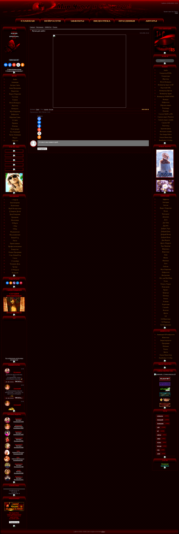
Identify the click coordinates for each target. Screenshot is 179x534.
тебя (158, 453)
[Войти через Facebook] (10, 65)
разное (46, 109)
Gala (37, 109)
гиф (158, 427)
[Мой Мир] (17, 282)
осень (159, 442)
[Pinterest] (20, 282)
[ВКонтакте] (7, 282)
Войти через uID (14, 60)
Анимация (160, 423)
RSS (176, 13)
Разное (55, 27)
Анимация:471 (18, 479)
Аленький (160, 419)
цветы (159, 435)
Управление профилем (14, 71)
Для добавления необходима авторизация (14, 359)
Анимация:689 (18, 473)
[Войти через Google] (18, 65)
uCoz (103, 531)
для (158, 450)
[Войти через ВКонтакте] (6, 65)
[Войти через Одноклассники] (22, 65)
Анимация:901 (18, 441)
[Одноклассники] (10, 282)
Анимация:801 (18, 460)
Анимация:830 (18, 447)
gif (158, 431)
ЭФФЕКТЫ (48, 27)
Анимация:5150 (18, 421)
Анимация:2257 (18, 434)
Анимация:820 (18, 454)
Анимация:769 (18, 466)
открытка (160, 416)
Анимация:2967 (18, 428)
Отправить (42, 149)
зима (158, 438)
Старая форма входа (14, 69)
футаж (51, 109)
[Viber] (14, 282)
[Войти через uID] (39, 118)
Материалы (39, 27)
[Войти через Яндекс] (14, 65)
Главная (32, 27)
